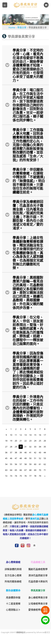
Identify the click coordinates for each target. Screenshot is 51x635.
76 (25, 475)
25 (40, 440)
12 (21, 434)
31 (25, 446)
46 (11, 458)
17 (45, 434)
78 (35, 475)
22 (25, 440)
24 (35, 440)
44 (45, 452)
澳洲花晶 (34, 518)
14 (30, 434)
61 (40, 464)
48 (21, 458)
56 (16, 464)
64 (11, 470)
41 (30, 452)
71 (45, 470)
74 (16, 475)
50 (30, 458)
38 (16, 452)
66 (21, 470)
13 (25, 434)
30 (21, 446)
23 (30, 440)
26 (45, 440)
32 (30, 446)
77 (30, 475)
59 (30, 464)
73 (11, 475)
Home (11, 27)
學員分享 (21, 27)
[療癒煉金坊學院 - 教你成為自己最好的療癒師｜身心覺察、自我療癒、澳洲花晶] (25, 5)
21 (21, 440)
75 (21, 475)
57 (21, 464)
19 (11, 440)
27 (6, 446)
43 (40, 452)
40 (25, 452)
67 (25, 470)
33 (35, 446)
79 (40, 475)
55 (11, 464)
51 (35, 458)
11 (16, 434)
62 (45, 464)
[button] (4, 4)
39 (21, 452)
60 (35, 464)
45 (6, 458)
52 (40, 458)
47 (16, 458)
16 (40, 434)
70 (40, 470)
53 (45, 458)
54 (6, 464)
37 (11, 452)
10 (11, 434)
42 (35, 452)
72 (6, 475)
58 (25, 464)
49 (25, 458)
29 (16, 446)
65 (16, 470)
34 (40, 446)
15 (35, 434)
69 (35, 470)
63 (6, 470)
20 (16, 440)
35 (45, 446)
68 (30, 470)
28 (11, 446)
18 (6, 440)
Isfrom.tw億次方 (43, 632)
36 (6, 452)
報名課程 (45, 610)
